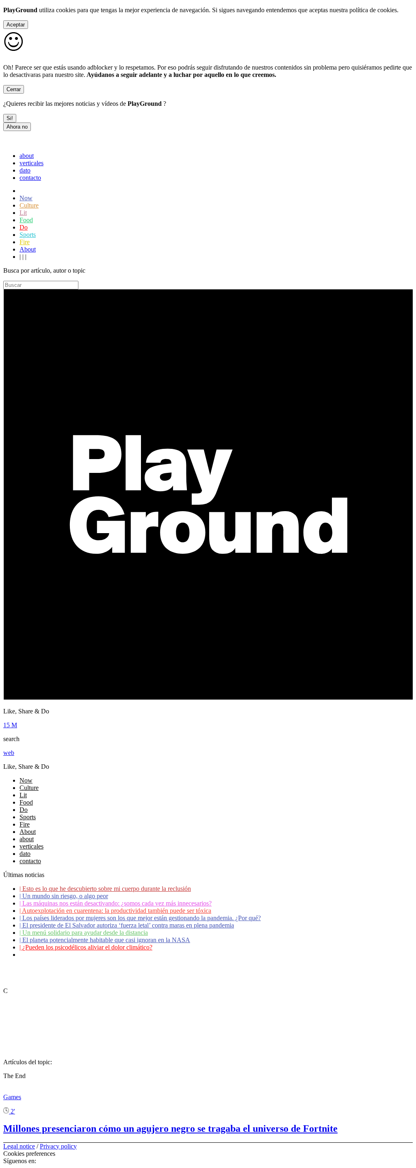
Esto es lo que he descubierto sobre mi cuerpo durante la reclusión (105, 888)
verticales (31, 163)
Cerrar (13, 89)
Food (26, 220)
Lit (23, 212)
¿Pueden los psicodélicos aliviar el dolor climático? (86, 947)
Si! (9, 118)
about (27, 155)
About (28, 249)
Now (26, 198)
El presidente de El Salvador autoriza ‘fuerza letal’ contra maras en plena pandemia (127, 925)
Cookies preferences (29, 1153)
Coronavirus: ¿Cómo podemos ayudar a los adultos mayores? (99, 954)
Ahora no (17, 127)
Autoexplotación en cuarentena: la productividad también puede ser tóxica (115, 910)
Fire (25, 241)
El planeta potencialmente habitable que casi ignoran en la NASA (105, 939)
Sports (28, 234)
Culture (29, 205)
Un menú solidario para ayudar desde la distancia (84, 932)
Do (24, 227)
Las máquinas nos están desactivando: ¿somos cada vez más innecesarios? (116, 903)
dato (25, 170)
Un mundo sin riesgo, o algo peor (64, 895)
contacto (30, 177)
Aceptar (15, 25)
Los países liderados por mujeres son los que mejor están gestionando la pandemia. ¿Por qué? (140, 917)
